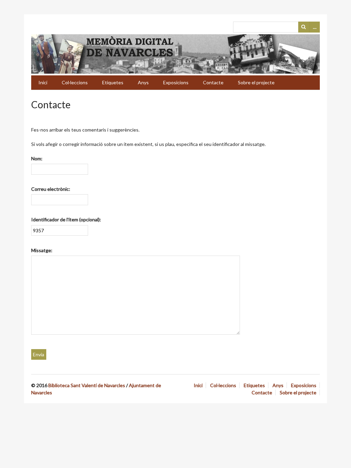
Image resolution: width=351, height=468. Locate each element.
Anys (143, 82)
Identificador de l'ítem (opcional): (66, 219)
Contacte (213, 82)
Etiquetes (112, 82)
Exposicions (176, 82)
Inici (42, 82)
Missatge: (41, 250)
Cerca (303, 27)
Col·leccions (75, 82)
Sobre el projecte (256, 82)
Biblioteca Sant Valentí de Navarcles (86, 385)
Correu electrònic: (50, 189)
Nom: (37, 158)
